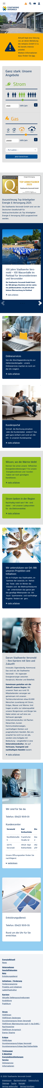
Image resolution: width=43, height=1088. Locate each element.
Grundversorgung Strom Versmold (16, 1021)
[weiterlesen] (4, 3)
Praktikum (6, 1003)
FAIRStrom (6, 1015)
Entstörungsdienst (9, 976)
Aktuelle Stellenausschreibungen (16, 997)
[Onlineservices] (21, 333)
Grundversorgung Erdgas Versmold (16, 1043)
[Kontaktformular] (34, 3)
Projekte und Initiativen (12, 987)
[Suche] (30, 3)
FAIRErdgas (7, 1040)
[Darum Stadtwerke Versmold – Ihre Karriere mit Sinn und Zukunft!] (21, 635)
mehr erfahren (13, 295)
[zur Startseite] (10, 8)
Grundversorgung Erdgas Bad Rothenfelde (20, 1046)
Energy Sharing (8, 1032)
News (4, 962)
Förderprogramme (9, 984)
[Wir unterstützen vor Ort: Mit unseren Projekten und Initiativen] (21, 545)
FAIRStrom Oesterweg (11, 1018)
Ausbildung (7, 1000)
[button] (39, 303)
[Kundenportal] (39, 3)
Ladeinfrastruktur (9, 990)
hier (33, 56)
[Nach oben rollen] (38, 1083)
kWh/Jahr (24, 105)
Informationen (8, 1066)
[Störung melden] (25, 3)
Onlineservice (7, 1063)
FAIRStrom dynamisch (11, 1029)
